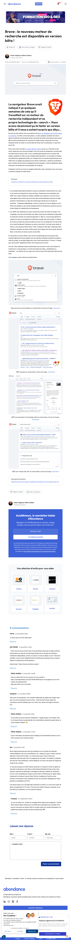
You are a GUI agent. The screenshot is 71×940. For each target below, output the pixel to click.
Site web (47, 834)
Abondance (56, 308)
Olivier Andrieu (27, 55)
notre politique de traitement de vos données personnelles (39, 551)
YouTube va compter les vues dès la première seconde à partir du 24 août (32, 182)
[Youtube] (9, 901)
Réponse (13, 641)
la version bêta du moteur (33, 149)
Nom (12, 834)
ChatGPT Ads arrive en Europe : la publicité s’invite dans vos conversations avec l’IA (35, 481)
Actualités (16, 878)
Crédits (17, 938)
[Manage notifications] (67, 936)
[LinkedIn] (4, 901)
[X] (13, 901)
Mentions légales (29, 938)
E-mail (29, 834)
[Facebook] (17, 901)
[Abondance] (14, 889)
